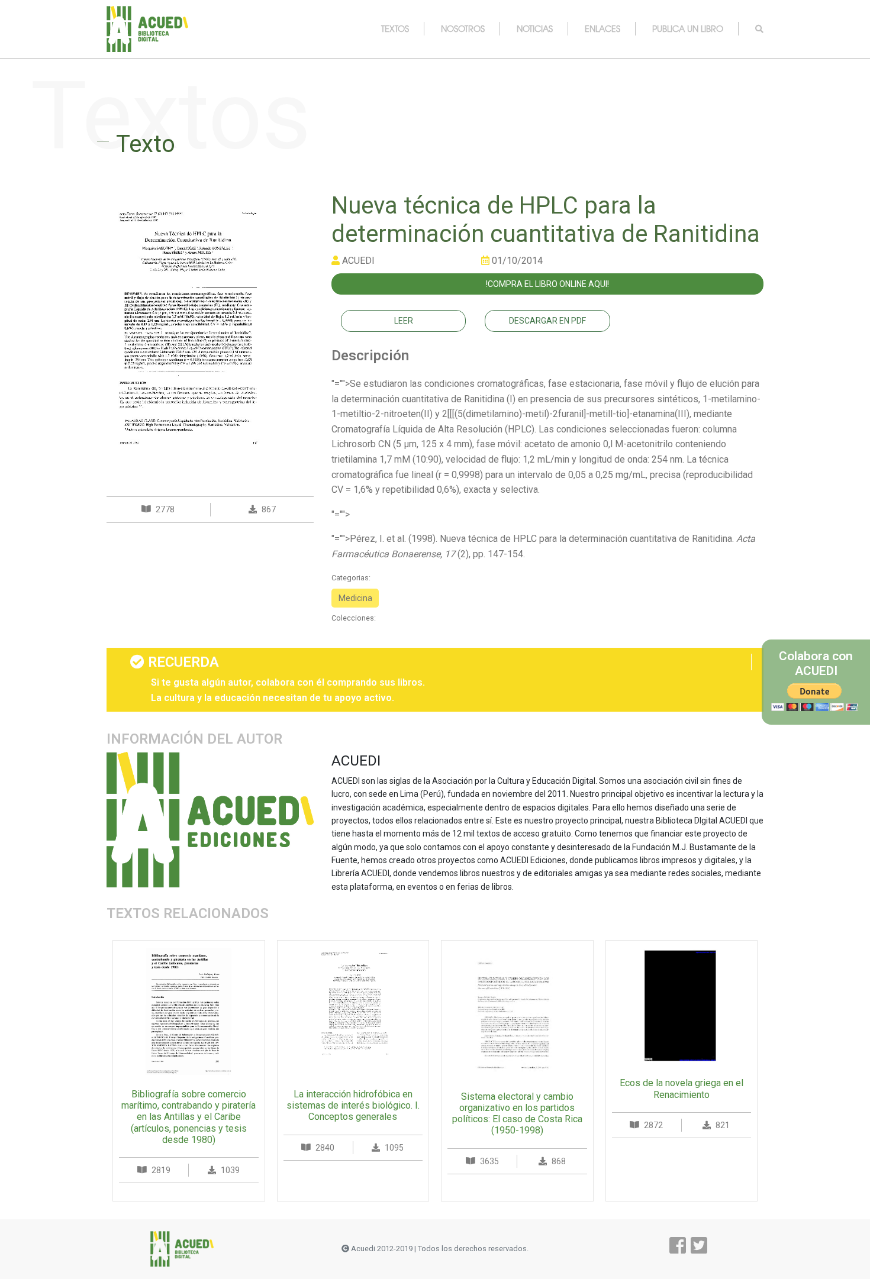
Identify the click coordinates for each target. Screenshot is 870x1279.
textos (395, 28)
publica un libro (687, 28)
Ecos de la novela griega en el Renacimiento (681, 1088)
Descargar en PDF (547, 320)
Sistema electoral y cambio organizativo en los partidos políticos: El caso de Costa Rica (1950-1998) (517, 1113)
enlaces (602, 28)
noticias (535, 28)
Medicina (355, 598)
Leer (403, 320)
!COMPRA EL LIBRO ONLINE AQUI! (547, 284)
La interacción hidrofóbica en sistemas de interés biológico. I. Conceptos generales (353, 1105)
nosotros (463, 28)
